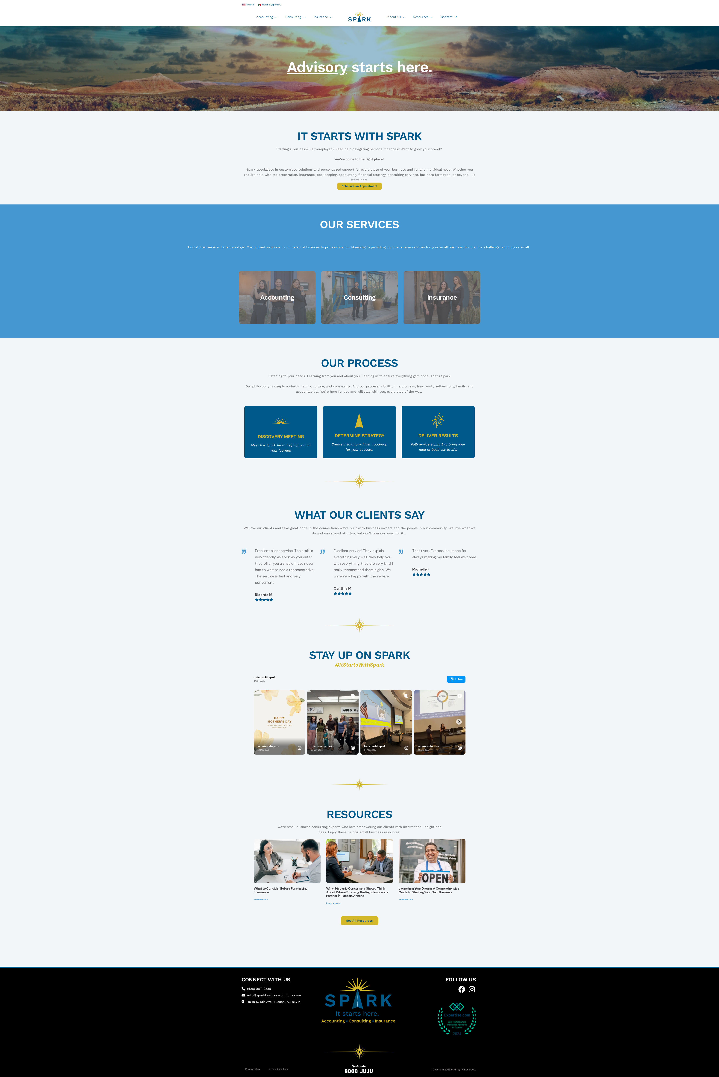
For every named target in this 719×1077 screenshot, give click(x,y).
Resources (420, 17)
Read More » (261, 899)
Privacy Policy (252, 1069)
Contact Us (449, 17)
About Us (394, 17)
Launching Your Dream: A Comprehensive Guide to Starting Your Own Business (429, 890)
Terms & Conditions (278, 1069)
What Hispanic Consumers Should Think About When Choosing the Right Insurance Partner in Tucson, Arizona (357, 892)
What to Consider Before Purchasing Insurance (280, 890)
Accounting (264, 17)
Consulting (293, 17)
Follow (459, 679)
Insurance (320, 17)
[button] (208, 575)
